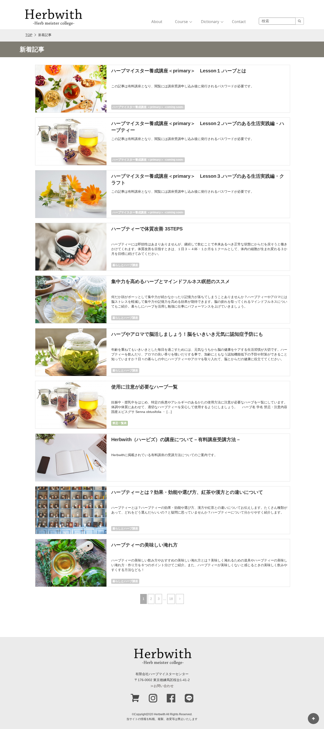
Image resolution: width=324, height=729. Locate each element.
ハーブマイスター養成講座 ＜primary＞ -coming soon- (148, 107)
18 (171, 599)
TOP (28, 35)
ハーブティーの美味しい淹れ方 (144, 544)
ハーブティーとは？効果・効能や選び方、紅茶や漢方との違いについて (187, 492)
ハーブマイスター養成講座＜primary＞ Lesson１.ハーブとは (178, 70)
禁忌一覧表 (119, 423)
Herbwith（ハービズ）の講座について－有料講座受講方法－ (176, 439)
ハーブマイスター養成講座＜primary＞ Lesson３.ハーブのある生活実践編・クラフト (197, 179)
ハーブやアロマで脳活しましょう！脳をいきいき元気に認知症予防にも (187, 334)
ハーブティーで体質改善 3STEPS (147, 228)
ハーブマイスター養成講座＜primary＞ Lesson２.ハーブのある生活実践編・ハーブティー (197, 127)
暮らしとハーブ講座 (125, 265)
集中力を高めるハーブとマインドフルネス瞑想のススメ (170, 281)
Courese (118, 475)
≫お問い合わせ (162, 686)
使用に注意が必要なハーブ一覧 (144, 386)
